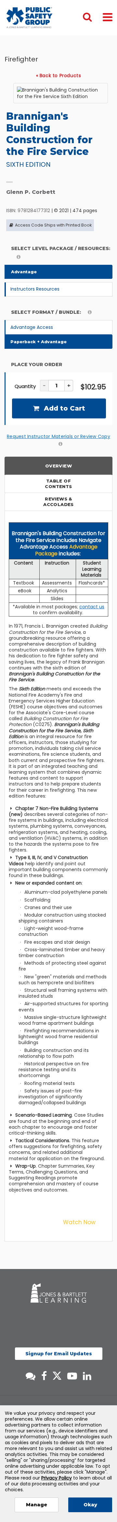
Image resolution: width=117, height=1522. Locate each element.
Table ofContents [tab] (58, 483)
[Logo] (29, 17)
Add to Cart (63, 408)
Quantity (25, 386)
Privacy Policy (56, 1478)
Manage (36, 1505)
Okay (90, 1505)
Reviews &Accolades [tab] (58, 501)
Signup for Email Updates (58, 1354)
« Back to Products (58, 75)
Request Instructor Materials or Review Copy (58, 436)
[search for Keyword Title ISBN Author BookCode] (93, 17)
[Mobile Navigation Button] (107, 16)
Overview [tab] (58, 465)
